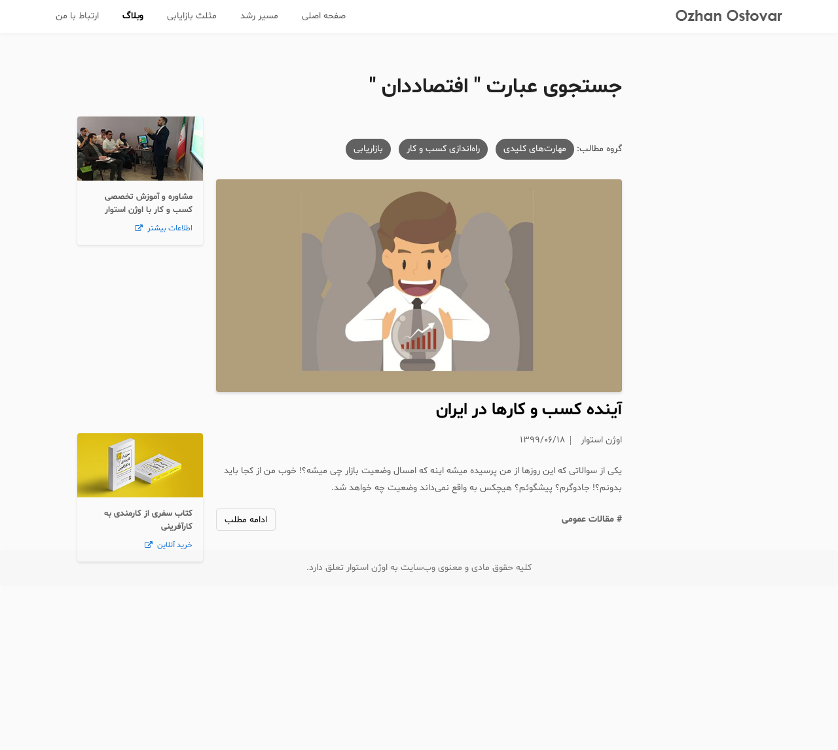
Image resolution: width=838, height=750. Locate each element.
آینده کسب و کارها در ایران (529, 410)
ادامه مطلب (246, 520)
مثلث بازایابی (192, 16)
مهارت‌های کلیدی (534, 149)
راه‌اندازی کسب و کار (443, 149)
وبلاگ (132, 16)
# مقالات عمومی (592, 519)
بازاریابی (368, 149)
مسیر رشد (259, 16)
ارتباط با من (77, 16)
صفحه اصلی (324, 16)
